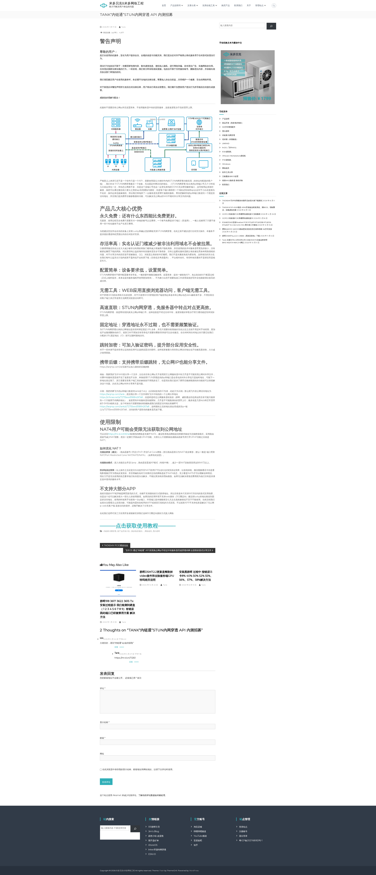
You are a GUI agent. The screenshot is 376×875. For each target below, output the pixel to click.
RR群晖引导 (154, 827)
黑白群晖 (156, 531)
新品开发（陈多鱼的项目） (232, 123)
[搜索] (271, 26)
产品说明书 (175, 5)
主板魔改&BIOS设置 (230, 176)
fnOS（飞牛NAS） (229, 147)
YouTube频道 (200, 836)
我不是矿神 (153, 840)
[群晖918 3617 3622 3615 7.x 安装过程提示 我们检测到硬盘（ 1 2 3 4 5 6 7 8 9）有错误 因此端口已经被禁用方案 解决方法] (118, 583)
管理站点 (259, 5)
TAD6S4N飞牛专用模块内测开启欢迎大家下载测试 (242, 200)
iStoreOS (152, 845)
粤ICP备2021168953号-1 (250, 840)
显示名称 (104, 722)
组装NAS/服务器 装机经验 (232, 180)
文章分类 (191, 5)
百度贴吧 (198, 840)
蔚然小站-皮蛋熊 (155, 836)
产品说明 (225, 119)
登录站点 (243, 827)
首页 (164, 5)
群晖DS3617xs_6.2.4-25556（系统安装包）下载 (241, 236)
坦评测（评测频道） (230, 139)
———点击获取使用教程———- (138, 525)
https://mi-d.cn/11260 (125, 657)
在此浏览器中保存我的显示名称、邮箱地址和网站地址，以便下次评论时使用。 (138, 769)
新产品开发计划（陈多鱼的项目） (130, 531)
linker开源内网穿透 (157, 849)
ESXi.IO (152, 854)
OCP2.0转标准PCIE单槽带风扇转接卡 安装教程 (241, 214)
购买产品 (225, 5)
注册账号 (243, 831)
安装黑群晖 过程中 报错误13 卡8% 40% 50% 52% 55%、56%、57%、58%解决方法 (196, 575)
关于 (249, 5)
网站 (102, 753)
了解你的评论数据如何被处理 (151, 795)
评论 (102, 688)
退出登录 (243, 836)
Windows (226, 164)
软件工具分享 (227, 172)
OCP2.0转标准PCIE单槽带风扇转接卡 (237, 218)
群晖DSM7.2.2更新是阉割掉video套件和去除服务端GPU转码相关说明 (157, 575)
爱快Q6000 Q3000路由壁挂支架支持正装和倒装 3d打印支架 (247, 229)
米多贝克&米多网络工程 (126, 3)
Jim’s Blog (153, 831)
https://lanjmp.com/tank (112, 394)
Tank (123, 27)
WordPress (194, 870)
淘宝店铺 (198, 827)
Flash (162, 870)
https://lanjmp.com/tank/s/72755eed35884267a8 (124, 406)
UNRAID (225, 143)
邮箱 (102, 738)
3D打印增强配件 (228, 127)
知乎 (196, 845)
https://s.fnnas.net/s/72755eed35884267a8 (121, 397)
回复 (116, 647)
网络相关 (148, 531)
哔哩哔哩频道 (200, 831)
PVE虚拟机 (226, 160)
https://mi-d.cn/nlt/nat (119, 434)
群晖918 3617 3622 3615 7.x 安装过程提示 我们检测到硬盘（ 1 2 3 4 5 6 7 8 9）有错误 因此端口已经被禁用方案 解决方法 (117, 609)
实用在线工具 (208, 5)
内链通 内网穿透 (110, 531)
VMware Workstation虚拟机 (234, 156)
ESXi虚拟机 (226, 152)
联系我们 (238, 5)
